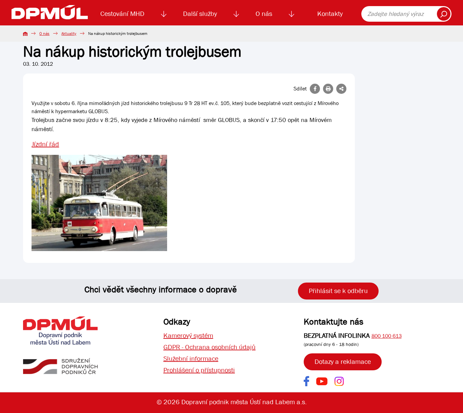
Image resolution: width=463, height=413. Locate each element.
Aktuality (68, 33)
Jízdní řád (45, 144)
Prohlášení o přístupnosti (199, 370)
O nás (264, 13)
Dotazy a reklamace (343, 361)
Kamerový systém (188, 335)
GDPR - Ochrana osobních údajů (209, 347)
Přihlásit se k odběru (338, 291)
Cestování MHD (122, 13)
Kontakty (330, 13)
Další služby (200, 13)
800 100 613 (386, 335)
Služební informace (190, 358)
